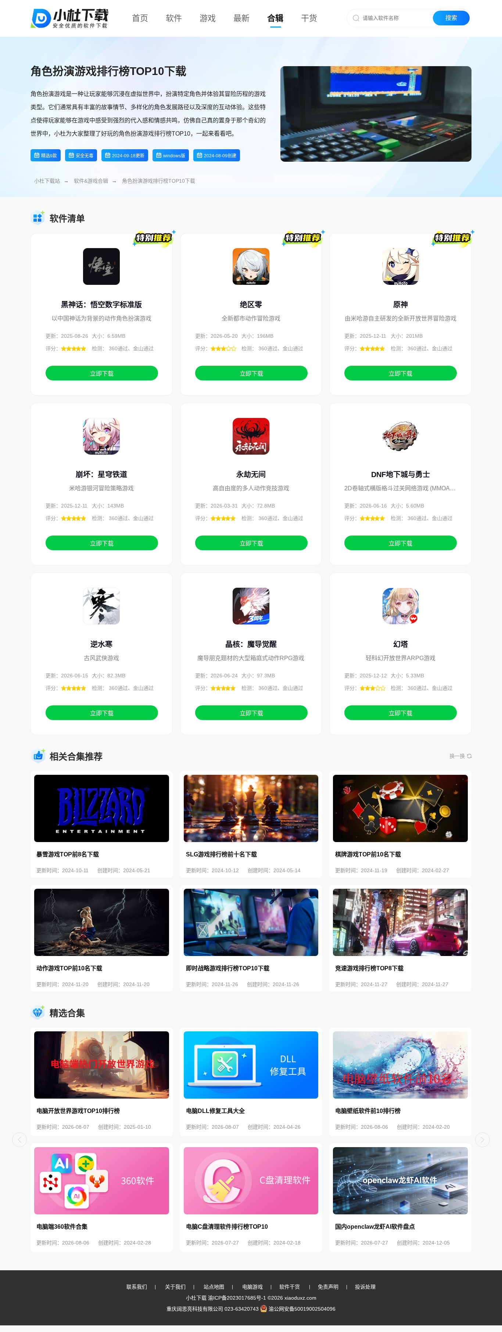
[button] (19, 1139)
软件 (174, 18)
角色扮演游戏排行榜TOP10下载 (158, 181)
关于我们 (175, 1287)
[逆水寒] (101, 614)
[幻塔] (400, 614)
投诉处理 (365, 1287)
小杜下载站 (47, 181)
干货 (309, 18)
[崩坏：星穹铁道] (101, 444)
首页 (140, 18)
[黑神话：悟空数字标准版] (101, 274)
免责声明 (328, 1287)
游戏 (208, 18)
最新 (241, 18)
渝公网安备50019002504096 (302, 1309)
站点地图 (214, 1287)
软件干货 (289, 1287)
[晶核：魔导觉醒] (251, 614)
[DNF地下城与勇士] (400, 444)
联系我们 (136, 1287)
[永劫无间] (251, 444)
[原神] (400, 274)
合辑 (275, 18)
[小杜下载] (69, 9)
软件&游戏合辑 (91, 181)
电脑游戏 (252, 1287)
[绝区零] (251, 274)
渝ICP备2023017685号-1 (237, 1298)
